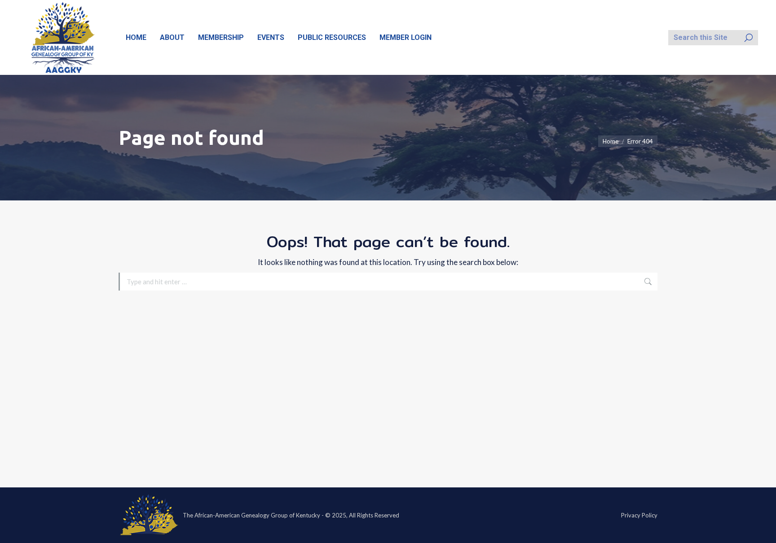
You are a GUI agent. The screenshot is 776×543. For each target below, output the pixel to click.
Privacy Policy (639, 515)
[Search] (749, 37)
